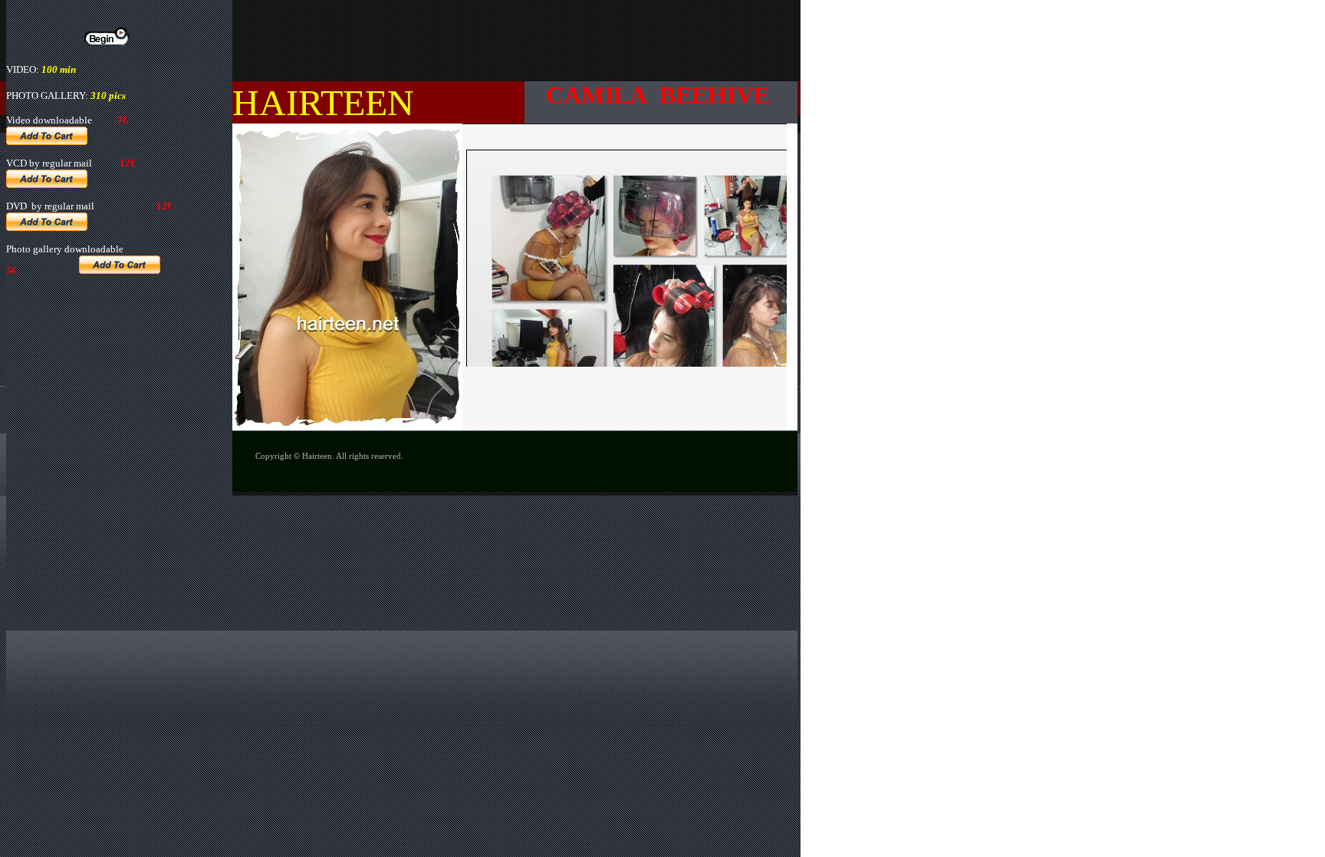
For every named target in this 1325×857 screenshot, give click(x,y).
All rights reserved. (369, 455)
